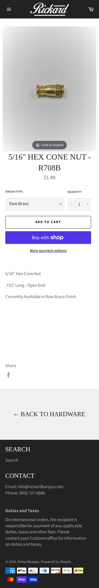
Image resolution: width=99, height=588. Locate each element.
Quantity (74, 192)
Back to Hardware (52, 414)
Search (11, 460)
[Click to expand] (49, 88)
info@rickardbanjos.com (40, 487)
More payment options (48, 250)
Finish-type (14, 192)
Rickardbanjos (28, 561)
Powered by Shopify (56, 561)
